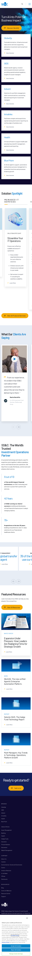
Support (3, 896)
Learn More (12, 283)
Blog (2, 888)
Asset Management (6, 830)
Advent (3, 813)
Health (3, 818)
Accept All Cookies (16, 946)
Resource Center (5, 893)
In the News (4, 873)
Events (3, 867)
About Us (3, 859)
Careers (3, 862)
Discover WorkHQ (13, 28)
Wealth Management (6, 850)
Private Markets (5, 844)
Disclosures (4, 879)
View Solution (10, 53)
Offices (3, 876)
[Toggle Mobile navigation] (30, 4)
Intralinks (3, 816)
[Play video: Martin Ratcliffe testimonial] (14, 358)
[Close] (27, 918)
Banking (3, 833)
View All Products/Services (16, 316)
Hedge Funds (4, 839)
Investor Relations (6, 870)
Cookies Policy (15, 935)
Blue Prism (4, 821)
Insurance (3, 841)
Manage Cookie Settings (16, 953)
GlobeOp (3, 807)
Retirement (4, 847)
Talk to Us (17, 788)
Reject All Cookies (16, 950)
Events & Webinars (6, 890)
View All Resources (13, 607)
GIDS (2, 810)
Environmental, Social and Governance (11, 864)
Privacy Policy (5, 942)
